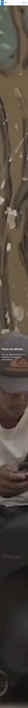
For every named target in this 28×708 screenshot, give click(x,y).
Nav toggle (25, 3)
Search (23, 3)
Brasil (6, 2)
